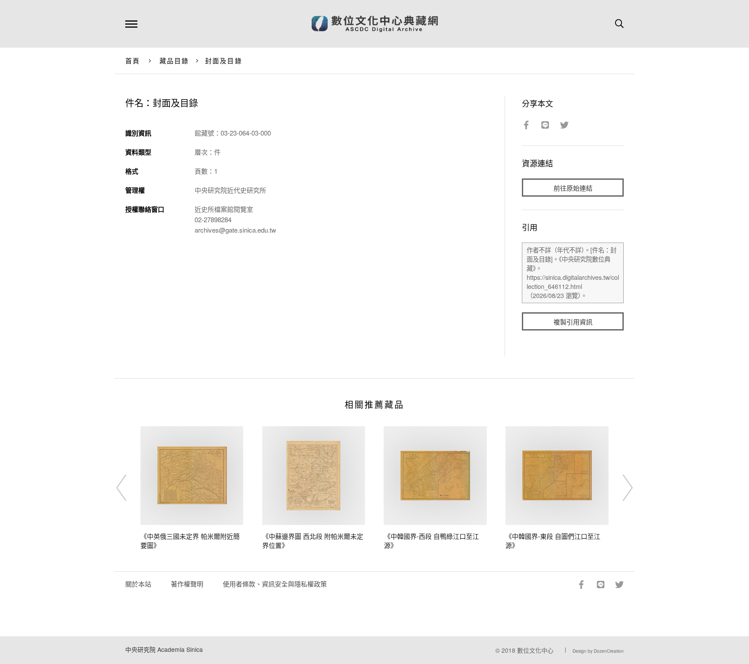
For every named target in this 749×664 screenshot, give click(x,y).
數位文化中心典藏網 (375, 24)
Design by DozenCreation (598, 651)
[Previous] (129, 487)
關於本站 (138, 583)
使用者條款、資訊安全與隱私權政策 (275, 583)
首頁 (132, 60)
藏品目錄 (174, 60)
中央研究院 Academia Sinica (164, 649)
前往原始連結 (573, 187)
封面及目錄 (223, 60)
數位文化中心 (535, 650)
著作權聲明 (187, 583)
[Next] (620, 487)
